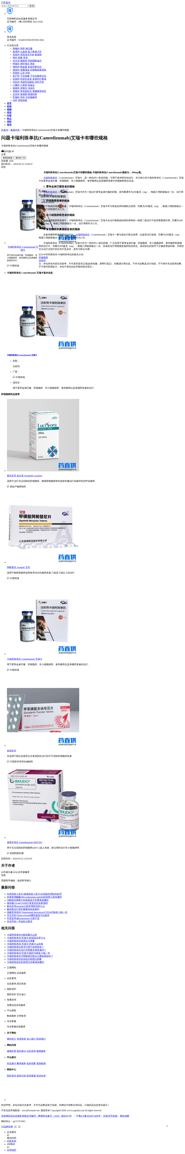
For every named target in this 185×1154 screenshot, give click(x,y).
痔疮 (22, 97)
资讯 (9, 124)
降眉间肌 (32, 94)
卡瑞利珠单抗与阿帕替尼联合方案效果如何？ (30, 956)
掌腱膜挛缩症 (39, 91)
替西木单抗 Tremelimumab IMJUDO (24, 842)
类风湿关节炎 (27, 54)
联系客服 (31, 1076)
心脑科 (16, 85)
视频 (9, 109)
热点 (9, 118)
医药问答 (21, 1076)
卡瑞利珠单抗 (50, 178)
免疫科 (16, 54)
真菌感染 (24, 70)
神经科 (16, 67)
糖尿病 (23, 60)
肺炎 (32, 64)
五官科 (16, 94)
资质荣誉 (21, 1039)
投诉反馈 (41, 1076)
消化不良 (39, 82)
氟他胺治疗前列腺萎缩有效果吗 (23, 909)
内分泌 (16, 60)
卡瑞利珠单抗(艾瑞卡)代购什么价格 (25, 944)
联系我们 (41, 1039)
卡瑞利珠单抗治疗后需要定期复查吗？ (26, 950)
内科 (15, 100)
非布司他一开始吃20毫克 (19, 921)
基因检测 (41, 1063)
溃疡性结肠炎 (27, 82)
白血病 (23, 51)
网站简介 (11, 1039)
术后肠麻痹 (31, 97)
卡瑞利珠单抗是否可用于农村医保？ (25, 947)
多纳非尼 (11, 750)
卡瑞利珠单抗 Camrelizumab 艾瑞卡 (22, 355)
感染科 (16, 70)
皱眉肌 (23, 94)
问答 (9, 115)
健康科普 (11, 1051)
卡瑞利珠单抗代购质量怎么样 (22, 935)
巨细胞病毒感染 (38, 70)
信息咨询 (31, 1051)
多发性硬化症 (35, 67)
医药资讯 (11, 1076)
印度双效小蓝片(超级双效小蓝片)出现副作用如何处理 (34, 894)
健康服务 (41, 1051)
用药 (9, 121)
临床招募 (31, 1063)
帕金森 (23, 67)
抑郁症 (23, 88)
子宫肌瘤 (24, 76)
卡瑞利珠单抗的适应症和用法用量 (24, 959)
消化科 (16, 82)
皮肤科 (16, 79)
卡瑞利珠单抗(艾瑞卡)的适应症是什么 (26, 938)
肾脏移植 (22, 100)
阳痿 (20, 57)
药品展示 (11, 1063)
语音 (9, 112)
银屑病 (38, 54)
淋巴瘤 (28, 48)
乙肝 (22, 73)
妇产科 (16, 76)
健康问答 (15, 130)
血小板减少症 (35, 51)
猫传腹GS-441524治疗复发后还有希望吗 (27, 903)
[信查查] (15, 1127)
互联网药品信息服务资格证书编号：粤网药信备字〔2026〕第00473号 (36, 1116)
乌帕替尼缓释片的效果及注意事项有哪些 (28, 900)
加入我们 (31, 1039)
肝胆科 (16, 73)
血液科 (16, 51)
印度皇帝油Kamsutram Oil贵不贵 (23, 918)
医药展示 (21, 1051)
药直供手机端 (110, 1116)
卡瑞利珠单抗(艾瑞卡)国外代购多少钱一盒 (28, 953)
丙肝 (27, 73)
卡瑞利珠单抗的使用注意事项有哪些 (25, 962)
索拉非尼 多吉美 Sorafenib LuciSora (24, 475)
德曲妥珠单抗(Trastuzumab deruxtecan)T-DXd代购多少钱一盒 (37, 912)
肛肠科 (16, 97)
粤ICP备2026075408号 (89, 1116)
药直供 (4, 130)
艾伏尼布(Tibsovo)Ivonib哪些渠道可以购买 (28, 915)
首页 (9, 103)
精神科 (16, 88)
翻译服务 (21, 1063)
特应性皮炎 (26, 79)
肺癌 (22, 48)
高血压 (31, 85)
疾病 (9, 106)
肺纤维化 (24, 64)
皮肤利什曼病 (39, 79)
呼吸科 (16, 64)
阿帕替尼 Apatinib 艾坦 (18, 567)
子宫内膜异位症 (38, 76)
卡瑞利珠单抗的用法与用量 (21, 941)
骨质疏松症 (26, 91)
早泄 (25, 57)
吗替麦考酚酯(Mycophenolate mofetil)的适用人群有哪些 (34, 897)
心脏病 (23, 85)
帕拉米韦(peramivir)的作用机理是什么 (26, 906)
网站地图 (124, 1116)
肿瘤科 (16, 48)
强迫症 (31, 88)
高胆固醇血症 (35, 60)
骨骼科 (16, 91)
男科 (15, 57)
